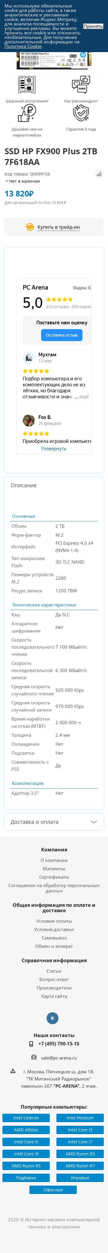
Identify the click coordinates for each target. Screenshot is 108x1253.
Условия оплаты (54, 921)
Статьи (54, 971)
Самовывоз (54, 938)
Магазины (54, 868)
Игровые (80, 1178)
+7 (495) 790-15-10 (58, 1043)
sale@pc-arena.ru (59, 1058)
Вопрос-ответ (54, 979)
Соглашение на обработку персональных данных (54, 888)
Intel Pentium (80, 1118)
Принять (93, 26)
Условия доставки (54, 929)
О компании (54, 860)
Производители (54, 988)
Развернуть (54, 448)
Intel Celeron (26, 1118)
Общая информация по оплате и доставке (54, 908)
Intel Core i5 (26, 1142)
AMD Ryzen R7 (80, 1166)
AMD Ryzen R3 (80, 1154)
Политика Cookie (22, 46)
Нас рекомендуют (81, 101)
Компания (54, 849)
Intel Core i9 (26, 1154)
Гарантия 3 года (81, 129)
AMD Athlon (26, 1130)
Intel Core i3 (80, 1130)
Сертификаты (54, 877)
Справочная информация (54, 960)
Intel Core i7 (80, 1142)
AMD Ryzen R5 (26, 1166)
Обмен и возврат (54, 946)
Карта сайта (54, 996)
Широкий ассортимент (27, 101)
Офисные (53, 1190)
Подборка (26, 1178)
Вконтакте (52, 1018)
